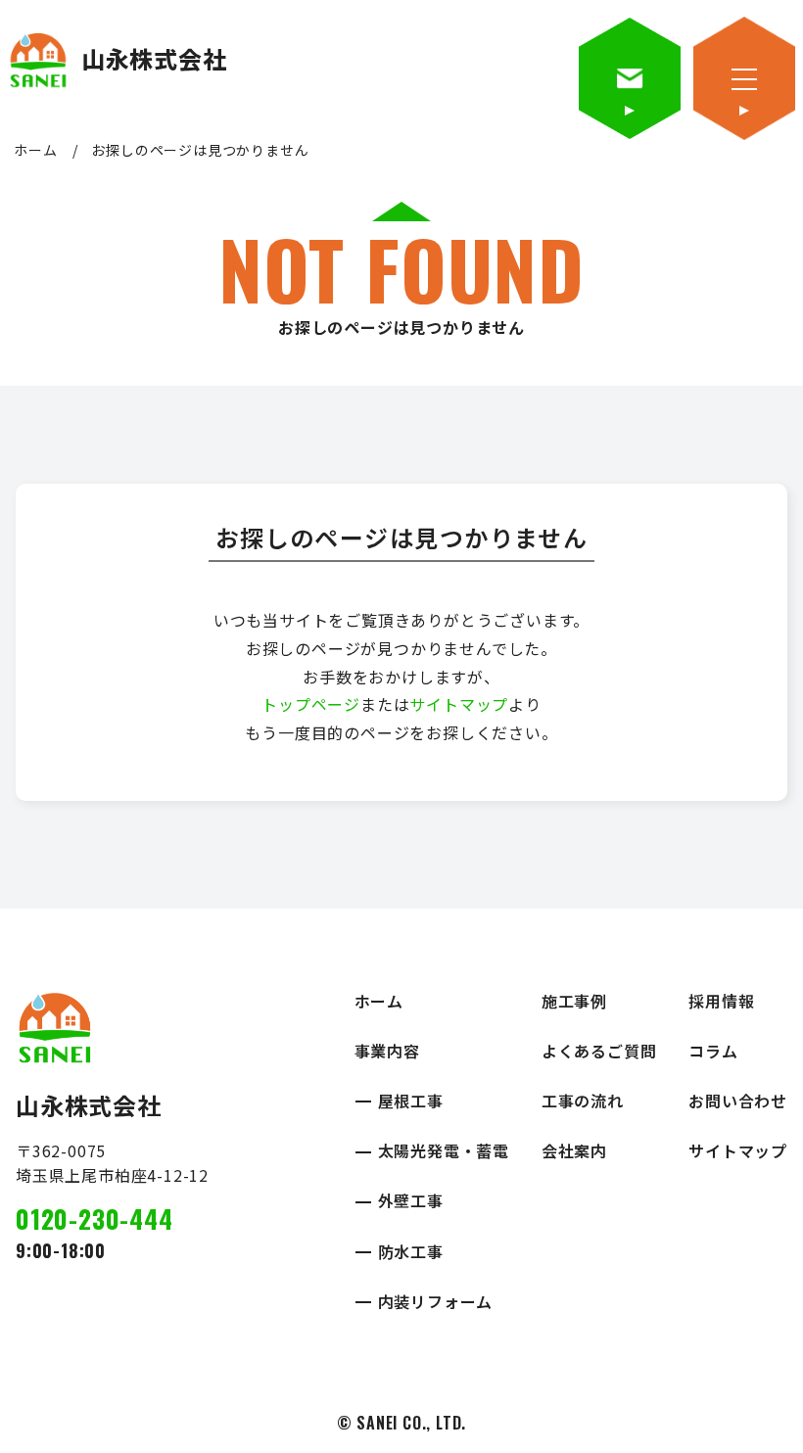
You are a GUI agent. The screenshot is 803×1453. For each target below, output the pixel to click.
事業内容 (387, 1050)
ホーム (35, 150)
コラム (712, 1050)
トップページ (310, 704)
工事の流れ (583, 1100)
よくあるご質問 (599, 1050)
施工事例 (574, 1000)
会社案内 (574, 1150)
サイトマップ (458, 704)
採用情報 (721, 1000)
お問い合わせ (737, 1100)
